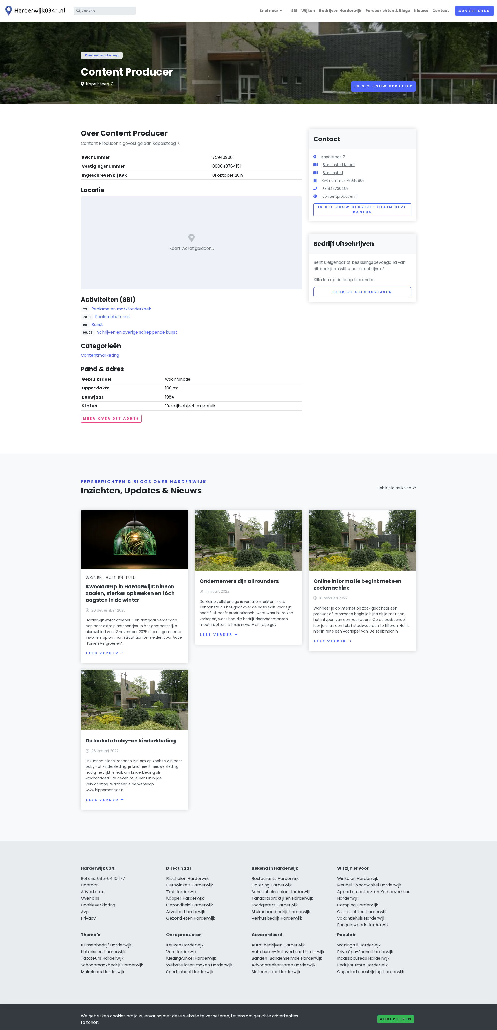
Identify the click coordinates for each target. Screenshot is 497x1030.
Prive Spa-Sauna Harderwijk (365, 952)
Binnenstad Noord (339, 164)
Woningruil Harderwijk (359, 945)
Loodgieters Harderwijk (275, 905)
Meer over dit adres (111, 418)
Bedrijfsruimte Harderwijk (362, 965)
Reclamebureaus (112, 317)
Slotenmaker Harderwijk (276, 972)
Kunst (97, 324)
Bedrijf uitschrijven (362, 292)
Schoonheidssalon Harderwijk (281, 892)
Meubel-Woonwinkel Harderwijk (369, 885)
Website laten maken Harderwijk (199, 965)
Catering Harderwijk (272, 885)
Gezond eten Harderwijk (190, 918)
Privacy (88, 918)
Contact (440, 10)
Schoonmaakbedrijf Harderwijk (112, 965)
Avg (85, 912)
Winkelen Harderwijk (357, 879)
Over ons (90, 898)
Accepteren (396, 1019)
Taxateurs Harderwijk (102, 958)
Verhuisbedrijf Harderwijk (277, 918)
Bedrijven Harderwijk (340, 10)
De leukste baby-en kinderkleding (131, 740)
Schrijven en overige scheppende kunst (137, 332)
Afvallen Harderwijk (185, 912)
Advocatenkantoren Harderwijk (284, 965)
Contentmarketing (102, 55)
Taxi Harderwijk (181, 892)
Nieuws (421, 10)
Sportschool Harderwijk (190, 972)
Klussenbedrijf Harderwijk (106, 945)
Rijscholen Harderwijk (187, 879)
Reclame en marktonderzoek (121, 309)
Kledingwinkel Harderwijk (191, 958)
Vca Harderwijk (181, 952)
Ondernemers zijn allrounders (239, 581)
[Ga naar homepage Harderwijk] (34, 11)
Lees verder (102, 653)
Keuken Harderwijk (185, 945)
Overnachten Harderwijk (362, 912)
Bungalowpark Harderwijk (363, 925)
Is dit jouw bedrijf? (383, 86)
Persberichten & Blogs (388, 10)
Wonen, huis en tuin (111, 577)
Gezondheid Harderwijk (189, 905)
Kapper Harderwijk (185, 898)
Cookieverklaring (98, 905)
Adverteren (474, 11)
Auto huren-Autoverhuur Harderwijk (288, 952)
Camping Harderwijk (357, 905)
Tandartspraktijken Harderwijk (282, 898)
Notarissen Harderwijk (103, 952)
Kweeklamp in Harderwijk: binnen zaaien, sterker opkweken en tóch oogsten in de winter (130, 593)
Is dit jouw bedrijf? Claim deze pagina (362, 209)
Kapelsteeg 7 (99, 84)
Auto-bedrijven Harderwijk (278, 945)
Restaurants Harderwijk (275, 879)
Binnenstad (333, 172)
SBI (294, 10)
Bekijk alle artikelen (394, 488)
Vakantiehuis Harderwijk (361, 918)
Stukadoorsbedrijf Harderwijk (281, 912)
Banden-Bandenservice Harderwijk (287, 958)
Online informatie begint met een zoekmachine (357, 584)
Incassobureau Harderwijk (363, 958)
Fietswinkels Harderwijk (189, 885)
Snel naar (269, 10)
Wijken (308, 10)
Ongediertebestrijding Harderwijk (370, 972)
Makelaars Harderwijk (103, 972)
